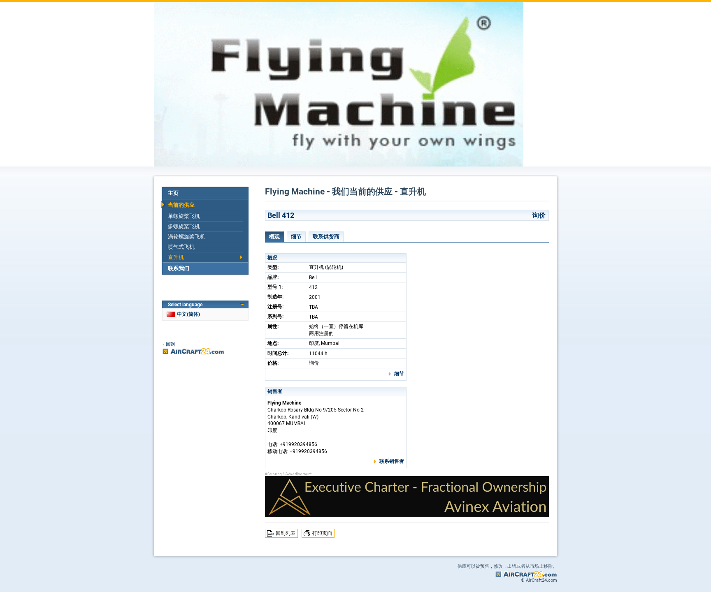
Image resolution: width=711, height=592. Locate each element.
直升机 (176, 257)
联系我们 (178, 268)
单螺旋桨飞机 (184, 216)
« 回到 (169, 344)
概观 (274, 237)
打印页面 (322, 533)
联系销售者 (391, 461)
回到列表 (285, 533)
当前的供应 (181, 205)
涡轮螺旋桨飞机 (186, 237)
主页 (173, 193)
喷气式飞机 (181, 247)
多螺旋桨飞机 (184, 226)
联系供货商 (326, 237)
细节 (296, 237)
